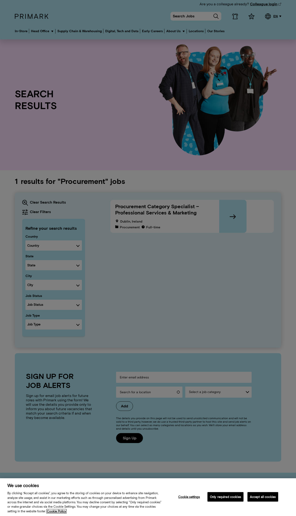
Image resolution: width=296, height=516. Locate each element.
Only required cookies (225, 496)
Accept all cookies (263, 496)
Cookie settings (189, 496)
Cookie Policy (56, 511)
